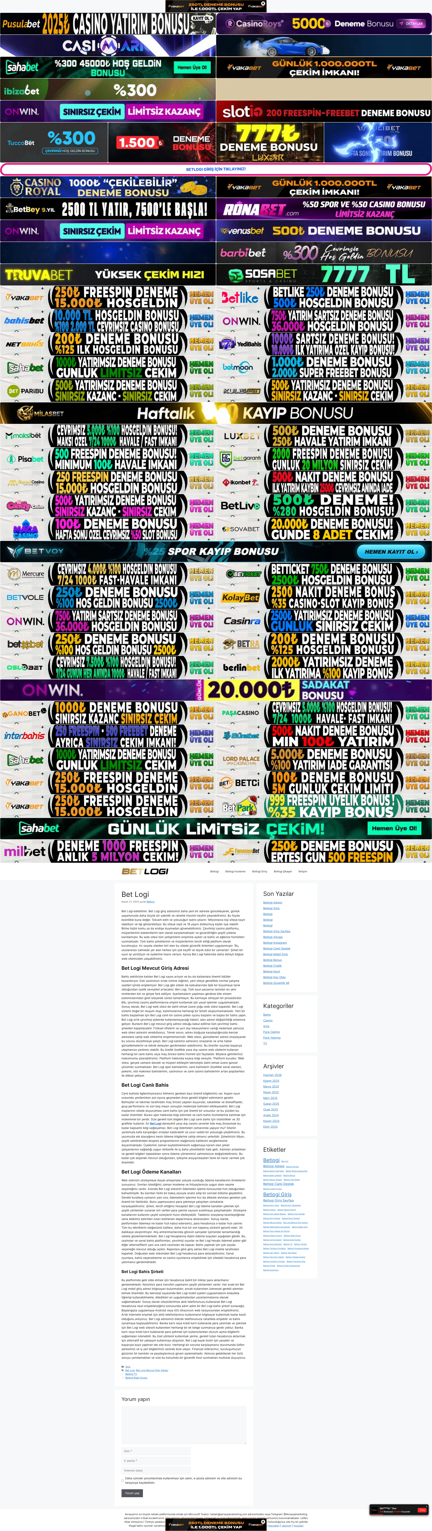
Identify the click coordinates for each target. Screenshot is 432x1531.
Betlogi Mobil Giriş (275, 954)
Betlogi (214, 871)
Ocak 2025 (270, 1109)
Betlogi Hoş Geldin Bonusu (274, 1214)
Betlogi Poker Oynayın (272, 1236)
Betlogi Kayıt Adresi (271, 1218)
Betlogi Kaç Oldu (274, 977)
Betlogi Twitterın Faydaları (274, 1248)
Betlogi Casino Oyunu (272, 1189)
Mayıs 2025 (271, 1086)
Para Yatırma (272, 1037)
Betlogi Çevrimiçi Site (296, 1261)
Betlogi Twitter (300, 1244)
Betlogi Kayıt (271, 971)
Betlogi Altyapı (273, 937)
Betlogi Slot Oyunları (292, 1240)
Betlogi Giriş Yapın (271, 1205)
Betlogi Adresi (272, 902)
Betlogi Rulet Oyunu (136, 1377)
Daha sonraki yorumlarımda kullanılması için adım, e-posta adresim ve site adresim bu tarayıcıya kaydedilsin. (183, 1480)
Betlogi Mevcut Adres (272, 1223)
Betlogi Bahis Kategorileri (296, 1171)
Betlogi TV (131, 1374)
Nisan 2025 (271, 1092)
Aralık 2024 (271, 1115)
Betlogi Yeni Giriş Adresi (273, 1257)
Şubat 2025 (271, 1103)
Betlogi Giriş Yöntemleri (291, 1205)
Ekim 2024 (270, 1126)
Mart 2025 (270, 1098)
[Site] (108, 297)
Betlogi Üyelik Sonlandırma (288, 1266)
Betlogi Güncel (269, 1210)
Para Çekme (271, 1032)
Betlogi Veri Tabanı (271, 1253)
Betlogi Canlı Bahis (292, 1180)
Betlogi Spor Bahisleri (272, 1244)
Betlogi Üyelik (272, 965)
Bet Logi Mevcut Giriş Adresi (152, 1370)
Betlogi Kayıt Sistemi (291, 1218)
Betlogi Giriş (259, 871)
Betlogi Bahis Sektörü (272, 1175)
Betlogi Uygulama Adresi (298, 1248)
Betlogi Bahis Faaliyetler (273, 1171)
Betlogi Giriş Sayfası (276, 931)
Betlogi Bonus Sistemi (272, 1180)
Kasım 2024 (271, 1121)
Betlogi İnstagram (275, 942)
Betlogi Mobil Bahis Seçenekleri (276, 1227)
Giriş (127, 1366)
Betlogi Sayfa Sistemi (272, 1240)
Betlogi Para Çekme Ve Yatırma (276, 1231)
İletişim (303, 871)
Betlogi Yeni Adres (289, 1253)
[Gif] (216, 413)
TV (265, 1043)
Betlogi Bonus (272, 960)
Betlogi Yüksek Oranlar (295, 1257)
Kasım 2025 (271, 1080)
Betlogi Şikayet (283, 871)
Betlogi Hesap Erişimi (286, 1210)
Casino (268, 1020)
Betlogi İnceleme (235, 871)
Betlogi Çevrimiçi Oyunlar (274, 1261)
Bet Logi (155, 1123)
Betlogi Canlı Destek (276, 948)
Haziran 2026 (272, 1075)
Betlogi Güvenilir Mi (276, 983)
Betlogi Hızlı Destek (296, 1214)
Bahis (267, 1014)
